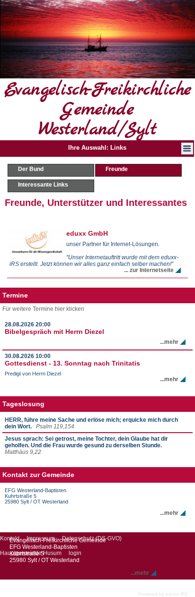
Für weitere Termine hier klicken (43, 309)
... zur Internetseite (149, 270)
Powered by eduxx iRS (163, 594)
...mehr (169, 342)
